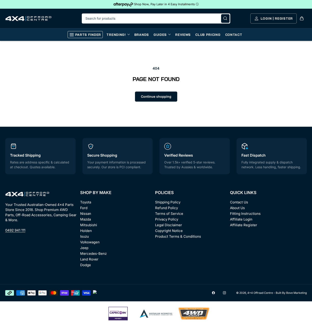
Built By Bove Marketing (291, 292)
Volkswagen (90, 242)
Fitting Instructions (245, 213)
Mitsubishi (88, 225)
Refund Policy (166, 208)
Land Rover (89, 259)
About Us (237, 208)
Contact (233, 35)
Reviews (183, 35)
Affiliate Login (241, 219)
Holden (86, 231)
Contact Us (239, 202)
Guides (160, 35)
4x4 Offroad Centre (260, 292)
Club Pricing (207, 35)
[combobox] (156, 18)
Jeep (84, 248)
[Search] (225, 18)
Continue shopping (156, 96)
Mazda (85, 219)
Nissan (85, 213)
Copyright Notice (169, 231)
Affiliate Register (243, 225)
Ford (83, 208)
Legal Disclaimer (168, 225)
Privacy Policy (166, 219)
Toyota (85, 202)
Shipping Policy (167, 202)
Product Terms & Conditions (178, 236)
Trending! (116, 35)
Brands (141, 35)
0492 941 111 (15, 230)
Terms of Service (169, 213)
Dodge (85, 265)
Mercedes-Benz (93, 253)
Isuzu (84, 236)
